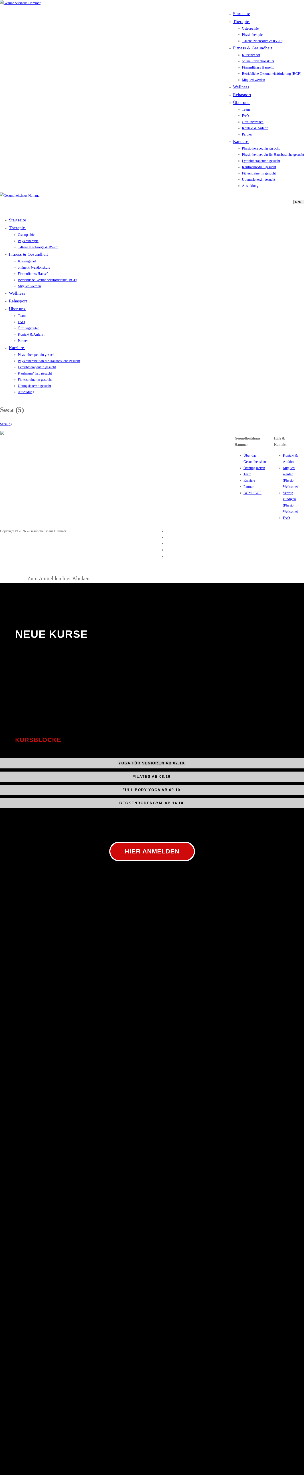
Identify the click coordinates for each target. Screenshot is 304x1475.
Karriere (249, 480)
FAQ (286, 518)
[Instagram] (167, 537)
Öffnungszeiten (254, 468)
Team (247, 474)
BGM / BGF (252, 493)
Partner (248, 486)
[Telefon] (167, 550)
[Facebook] (167, 531)
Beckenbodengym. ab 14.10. (152, 803)
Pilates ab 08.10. (152, 776)
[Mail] (167, 556)
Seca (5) (6, 424)
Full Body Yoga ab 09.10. (152, 790)
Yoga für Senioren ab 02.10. (152, 763)
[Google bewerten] (167, 543)
